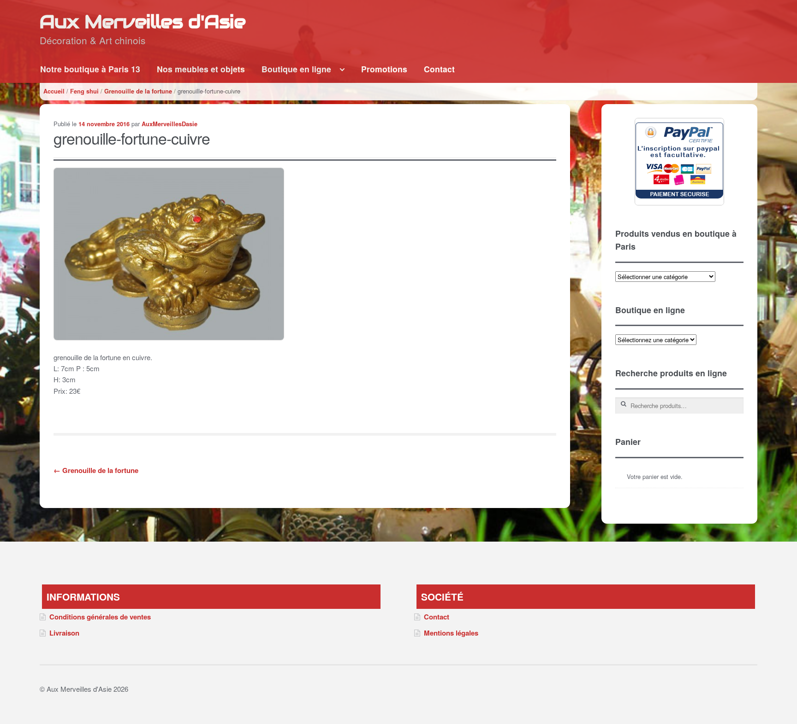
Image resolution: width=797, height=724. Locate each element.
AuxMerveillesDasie (169, 124)
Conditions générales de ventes (100, 617)
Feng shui (84, 91)
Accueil (54, 91)
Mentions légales (451, 633)
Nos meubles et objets (201, 69)
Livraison (64, 633)
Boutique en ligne (296, 69)
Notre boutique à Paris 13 (90, 69)
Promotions (384, 69)
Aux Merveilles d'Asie (142, 21)
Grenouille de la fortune (138, 91)
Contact (439, 69)
